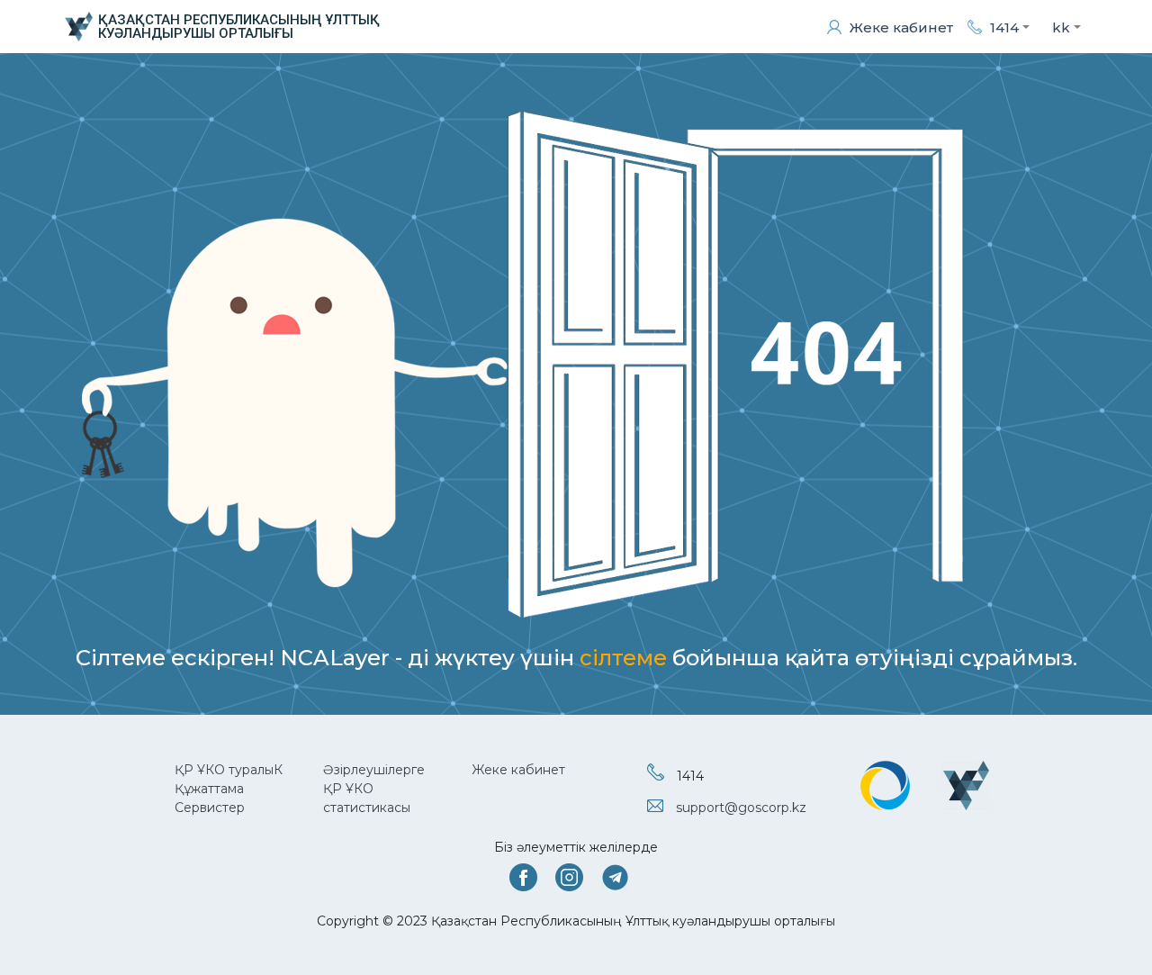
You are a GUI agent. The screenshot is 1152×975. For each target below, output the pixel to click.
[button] (998, 27)
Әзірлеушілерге (374, 770)
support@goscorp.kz (741, 807)
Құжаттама (209, 789)
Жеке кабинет (518, 770)
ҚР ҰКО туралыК (229, 770)
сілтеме (623, 658)
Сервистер (210, 807)
